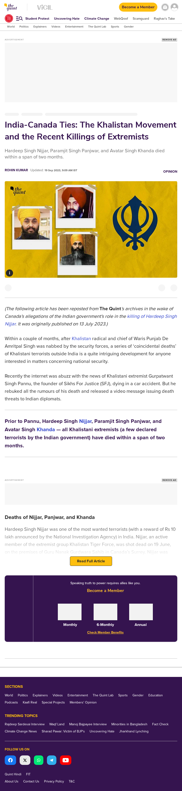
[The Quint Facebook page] (10, 760)
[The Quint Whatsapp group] (38, 760)
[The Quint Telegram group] (51, 760)
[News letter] (165, 7)
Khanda (46, 429)
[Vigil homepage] (45, 9)
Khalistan (81, 339)
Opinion (170, 172)
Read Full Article (91, 561)
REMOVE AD (169, 39)
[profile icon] (174, 7)
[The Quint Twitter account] (25, 760)
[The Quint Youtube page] (65, 760)
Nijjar (85, 421)
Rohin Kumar (16, 170)
